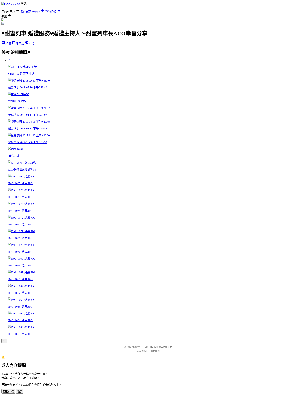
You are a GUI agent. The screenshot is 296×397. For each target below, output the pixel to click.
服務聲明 (155, 350)
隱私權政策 (141, 350)
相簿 (8, 43)
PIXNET (136, 347)
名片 (31, 43)
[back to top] (4, 341)
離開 (19, 391)
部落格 (20, 43)
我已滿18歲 (8, 391)
